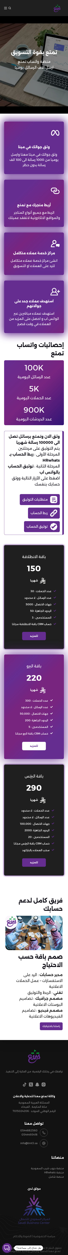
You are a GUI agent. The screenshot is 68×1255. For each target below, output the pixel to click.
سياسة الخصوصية (44, 1236)
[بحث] (10, 8)
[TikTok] (25, 1084)
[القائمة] (5, 8)
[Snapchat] (37, 1084)
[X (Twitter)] (31, 1084)
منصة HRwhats (54, 1172)
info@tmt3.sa (28, 1143)
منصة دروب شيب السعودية (47, 1168)
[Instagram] (44, 1084)
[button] (7, 1248)
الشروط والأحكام (22, 1236)
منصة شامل (56, 1176)
